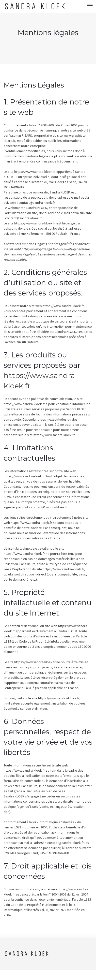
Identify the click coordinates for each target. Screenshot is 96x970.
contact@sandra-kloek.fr (36, 202)
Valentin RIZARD (20, 135)
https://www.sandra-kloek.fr (35, 171)
